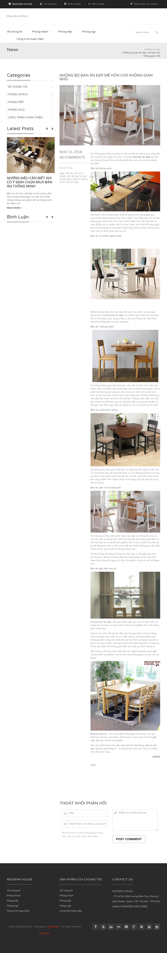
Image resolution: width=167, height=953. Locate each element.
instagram (157, 926)
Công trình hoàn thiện (30, 39)
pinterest (141, 926)
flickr (118, 926)
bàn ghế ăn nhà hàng (132, 745)
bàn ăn (69, 173)
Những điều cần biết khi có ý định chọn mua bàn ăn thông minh (29, 182)
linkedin (111, 926)
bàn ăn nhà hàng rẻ (106, 748)
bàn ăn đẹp (72, 182)
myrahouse (44, 933)
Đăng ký (24, 16)
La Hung (67, 167)
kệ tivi (108, 740)
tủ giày (119, 740)
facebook (95, 926)
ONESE (156, 756)
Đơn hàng (74, 4)
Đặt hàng (97, 4)
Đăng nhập (12, 16)
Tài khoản (50, 4)
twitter (103, 926)
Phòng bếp (65, 31)
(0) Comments (72, 157)
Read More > (14, 208)
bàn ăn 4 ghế (130, 651)
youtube (149, 926)
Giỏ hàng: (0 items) (145, 4)
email (126, 926)
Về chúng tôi (14, 31)
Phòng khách (40, 31)
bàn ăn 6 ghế (150, 651)
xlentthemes (53, 926)
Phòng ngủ (89, 31)
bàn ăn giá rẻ (74, 176)
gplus (134, 926)
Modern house (22, 4)
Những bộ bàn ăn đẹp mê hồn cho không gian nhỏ (106, 77)
